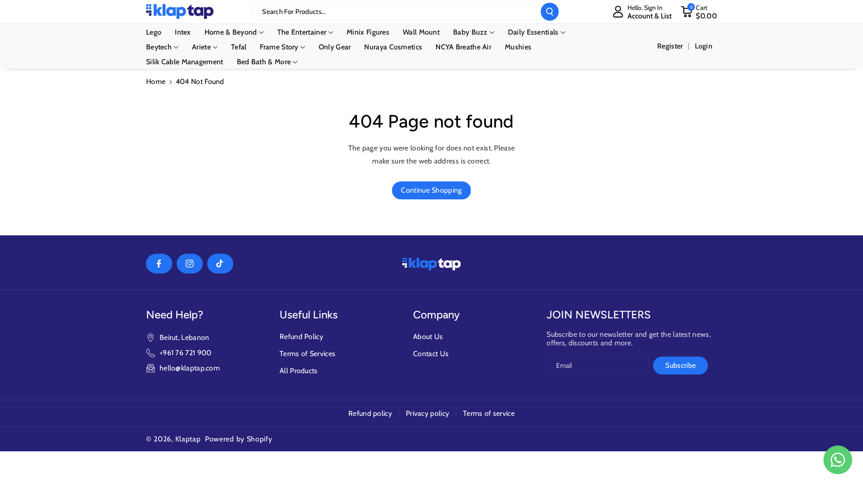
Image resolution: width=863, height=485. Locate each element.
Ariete (201, 47)
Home (155, 81)
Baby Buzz (470, 32)
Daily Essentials (533, 32)
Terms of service (489, 413)
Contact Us (431, 353)
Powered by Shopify (238, 439)
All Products (299, 370)
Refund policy (370, 413)
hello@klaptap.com (190, 368)
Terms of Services (307, 353)
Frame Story (279, 47)
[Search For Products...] (550, 12)
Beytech (159, 47)
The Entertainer (302, 32)
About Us (428, 336)
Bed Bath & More (264, 61)
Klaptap (188, 439)
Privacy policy (427, 413)
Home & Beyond (231, 32)
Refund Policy (301, 336)
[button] (699, 12)
